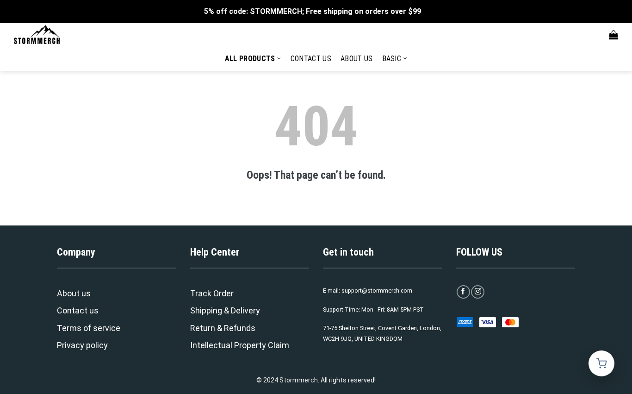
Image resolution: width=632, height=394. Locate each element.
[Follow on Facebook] (463, 292)
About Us (357, 58)
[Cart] (613, 35)
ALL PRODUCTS (250, 58)
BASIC (392, 58)
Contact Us (311, 58)
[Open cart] (601, 363)
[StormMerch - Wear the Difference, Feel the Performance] (60, 34)
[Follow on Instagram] (477, 292)
